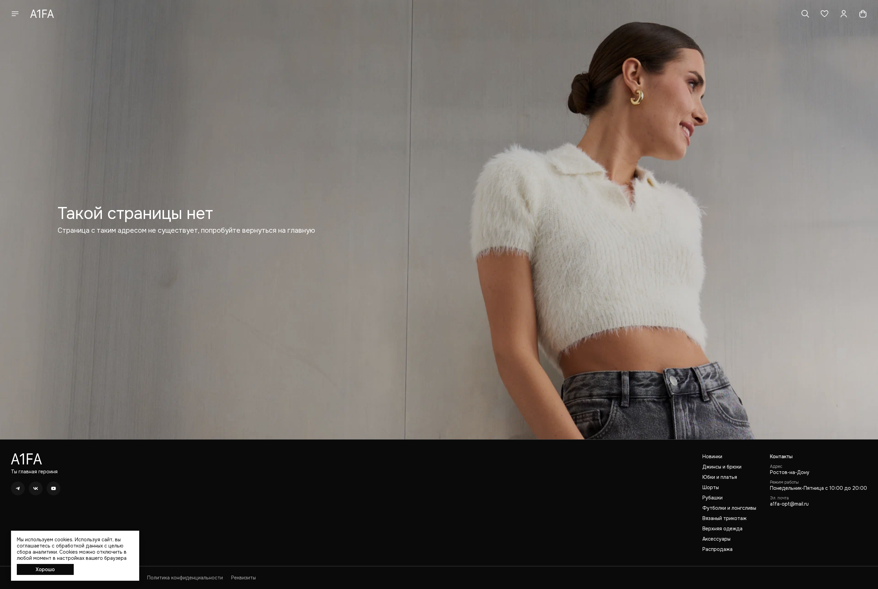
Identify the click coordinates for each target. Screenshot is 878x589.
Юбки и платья (719, 477)
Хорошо (45, 569)
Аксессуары (716, 539)
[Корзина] (863, 14)
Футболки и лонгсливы (729, 508)
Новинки (712, 456)
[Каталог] (15, 14)
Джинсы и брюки (721, 467)
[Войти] (844, 14)
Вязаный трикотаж (724, 518)
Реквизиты (243, 578)
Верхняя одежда (722, 529)
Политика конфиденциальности (185, 578)
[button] (824, 14)
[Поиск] (805, 14)
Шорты (710, 487)
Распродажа (717, 549)
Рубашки (712, 498)
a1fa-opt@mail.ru (789, 504)
